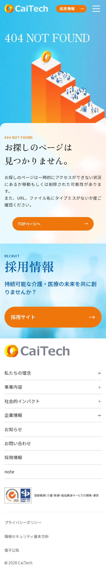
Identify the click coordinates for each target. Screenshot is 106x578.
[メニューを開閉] (96, 8)
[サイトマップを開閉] (98, 373)
